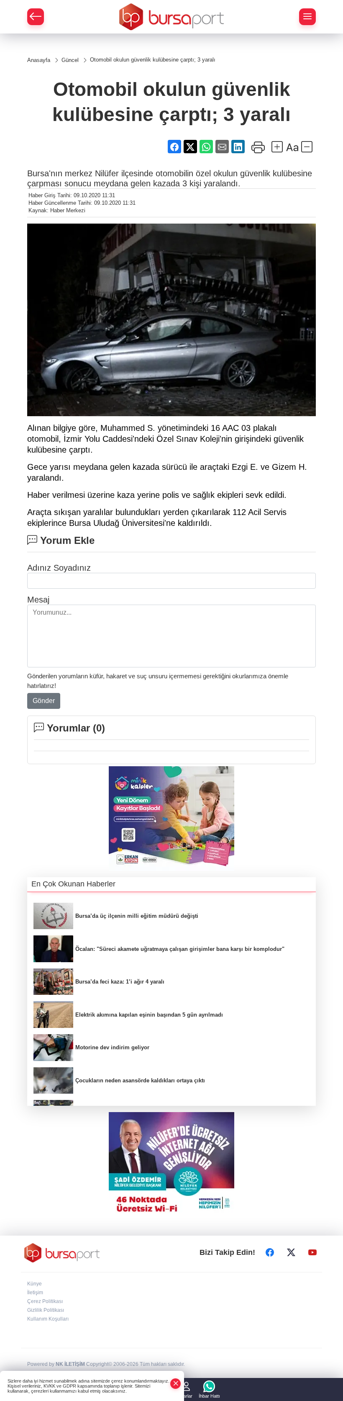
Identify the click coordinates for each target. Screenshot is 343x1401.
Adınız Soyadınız (59, 567)
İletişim (35, 1292)
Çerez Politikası (45, 1301)
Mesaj (38, 599)
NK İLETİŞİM (70, 1364)
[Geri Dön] (35, 16)
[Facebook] (269, 1252)
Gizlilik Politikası (45, 1310)
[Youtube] (312, 1252)
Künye (34, 1284)
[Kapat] (176, 1383)
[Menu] (307, 16)
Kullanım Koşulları (48, 1319)
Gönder (44, 700)
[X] (291, 1252)
